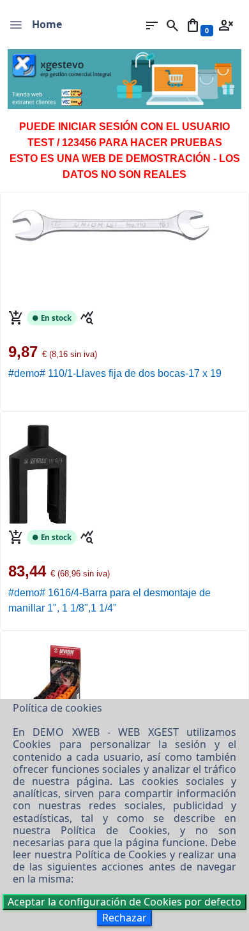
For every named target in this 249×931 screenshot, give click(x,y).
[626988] (46, 691)
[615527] (38, 472)
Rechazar (124, 918)
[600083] (110, 217)
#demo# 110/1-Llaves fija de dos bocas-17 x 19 (115, 373)
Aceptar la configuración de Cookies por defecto (124, 902)
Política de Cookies (114, 830)
